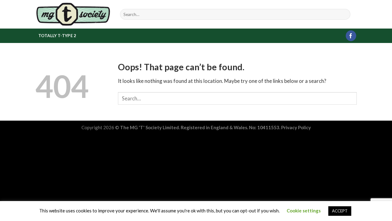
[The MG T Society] (73, 14)
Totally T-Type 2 (57, 35)
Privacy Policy (296, 127)
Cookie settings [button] (304, 210)
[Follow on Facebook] (351, 35)
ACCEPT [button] (340, 210)
